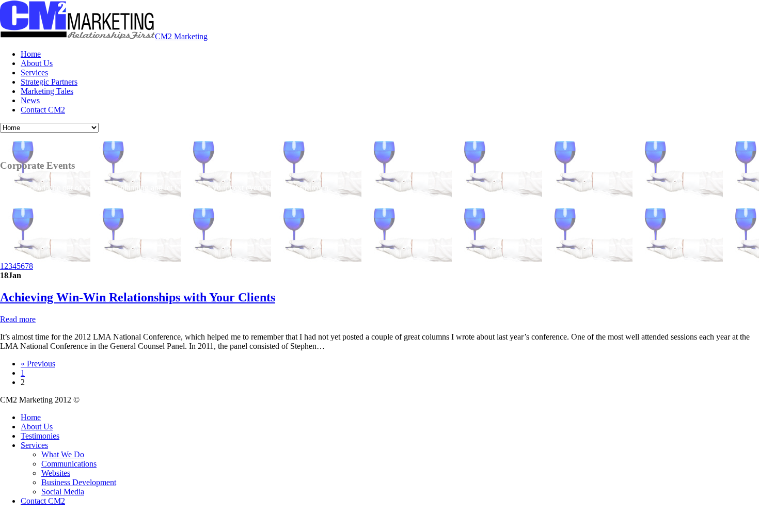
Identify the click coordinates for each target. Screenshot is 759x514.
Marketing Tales (47, 91)
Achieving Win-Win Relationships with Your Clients (137, 297)
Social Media (62, 491)
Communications (69, 463)
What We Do (62, 454)
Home (31, 54)
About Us (37, 63)
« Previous (38, 363)
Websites (55, 473)
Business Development (78, 482)
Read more (18, 319)
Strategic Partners (49, 81)
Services (34, 72)
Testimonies (40, 435)
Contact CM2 (43, 109)
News (30, 100)
